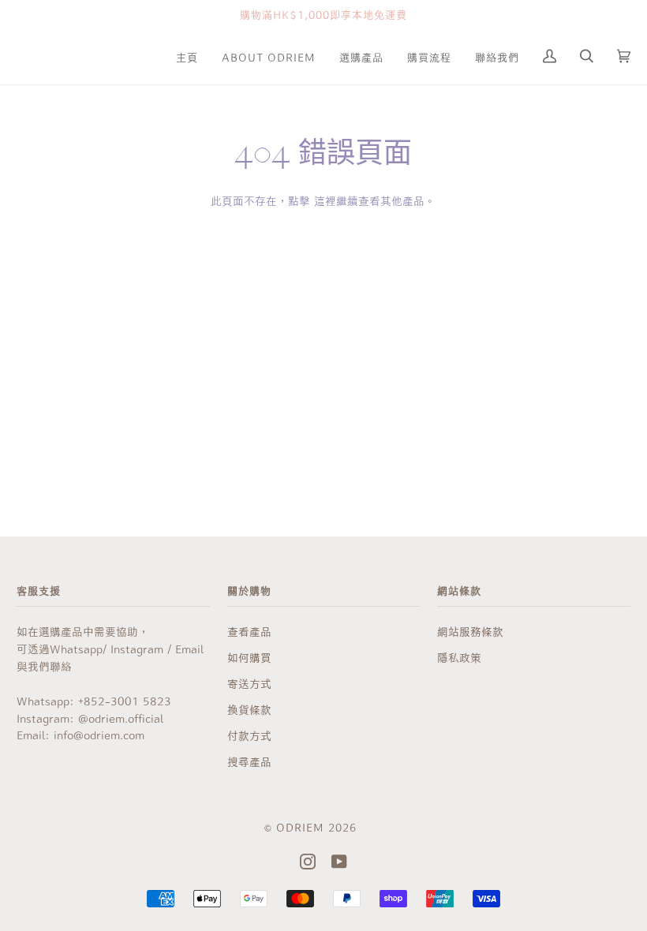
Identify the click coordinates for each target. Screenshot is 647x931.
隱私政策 (459, 657)
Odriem (300, 826)
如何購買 (249, 657)
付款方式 (249, 735)
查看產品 (249, 631)
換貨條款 (249, 709)
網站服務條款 (470, 631)
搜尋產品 (249, 761)
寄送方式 (249, 683)
